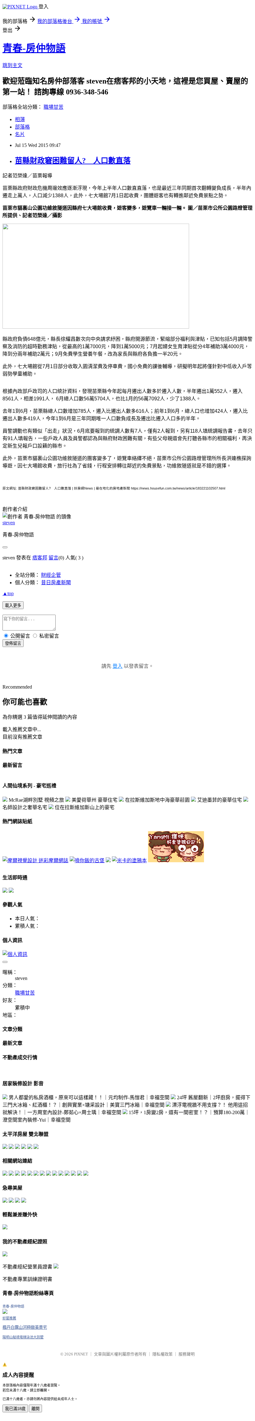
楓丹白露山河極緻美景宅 (24, 1327)
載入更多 (13, 605)
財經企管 (51, 575)
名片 (20, 134)
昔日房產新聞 (56, 582)
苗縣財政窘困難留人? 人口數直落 (73, 161)
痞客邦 (39, 557)
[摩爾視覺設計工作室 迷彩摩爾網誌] (35, 860)
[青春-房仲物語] (4, 1312)
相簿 (20, 119)
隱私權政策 (162, 1354)
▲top (8, 593)
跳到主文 (12, 65)
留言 (53, 557)
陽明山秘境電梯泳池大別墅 (23, 1337)
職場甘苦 (53, 107)
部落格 (22, 127)
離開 (35, 1408)
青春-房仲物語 (34, 48)
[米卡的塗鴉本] (129, 860)
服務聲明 (186, 1354)
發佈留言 (13, 643)
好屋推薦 (9, 1318)
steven (8, 522)
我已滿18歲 (15, 1408)
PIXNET (81, 1354)
